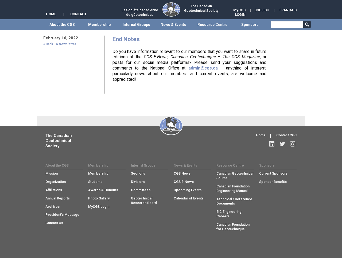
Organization (55, 182)
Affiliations (53, 190)
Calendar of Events (189, 198)
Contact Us (54, 223)
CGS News (182, 173)
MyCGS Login (98, 207)
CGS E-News (184, 182)
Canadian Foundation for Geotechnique (233, 226)
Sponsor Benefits (273, 182)
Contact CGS (286, 135)
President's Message (62, 215)
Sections (138, 173)
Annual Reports (57, 198)
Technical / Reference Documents (234, 201)
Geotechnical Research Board (144, 200)
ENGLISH (261, 10)
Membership (98, 173)
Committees (140, 190)
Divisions (138, 182)
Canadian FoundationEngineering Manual (233, 188)
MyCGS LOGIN (239, 12)
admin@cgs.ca (203, 68)
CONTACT (78, 14)
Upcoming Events (187, 190)
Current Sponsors (273, 173)
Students (95, 182)
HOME (51, 14)
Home (261, 135)
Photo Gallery (99, 198)
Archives (52, 207)
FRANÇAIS (288, 10)
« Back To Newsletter (59, 44)
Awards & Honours (103, 190)
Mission (51, 173)
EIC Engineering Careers (229, 214)
